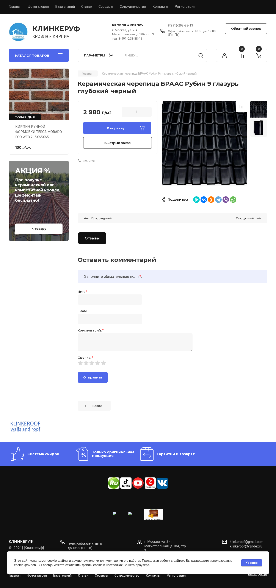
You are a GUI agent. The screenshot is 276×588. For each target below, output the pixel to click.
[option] (204, 143)
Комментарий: (91, 330)
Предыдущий (101, 218)
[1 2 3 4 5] (172, 363)
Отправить (92, 377)
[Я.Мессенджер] (196, 199)
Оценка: (85, 358)
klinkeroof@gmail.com (246, 542)
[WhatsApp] (233, 199)
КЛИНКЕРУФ (56, 29)
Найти (200, 55)
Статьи (86, 7)
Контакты (160, 7)
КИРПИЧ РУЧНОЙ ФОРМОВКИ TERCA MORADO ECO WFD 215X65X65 (38, 132)
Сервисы (106, 7)
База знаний (65, 7)
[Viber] (226, 199)
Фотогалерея (38, 7)
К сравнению (241, 106)
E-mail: (83, 311)
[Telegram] (218, 199)
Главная (15, 7)
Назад (97, 406)
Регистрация (185, 7)
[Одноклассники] (211, 199)
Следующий (245, 218)
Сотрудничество (133, 7)
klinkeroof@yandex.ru (246, 546)
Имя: (82, 292)
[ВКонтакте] (204, 199)
